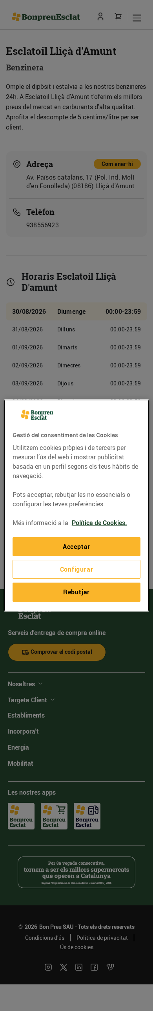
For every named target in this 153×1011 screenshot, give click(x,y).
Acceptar (76, 546)
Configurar (76, 569)
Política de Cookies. (99, 522)
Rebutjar (76, 592)
